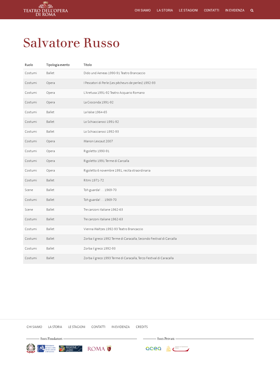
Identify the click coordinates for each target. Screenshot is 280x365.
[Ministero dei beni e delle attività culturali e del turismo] (47, 348)
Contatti (211, 10)
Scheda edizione (236, 74)
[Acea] (153, 348)
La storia (165, 10)
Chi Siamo (143, 10)
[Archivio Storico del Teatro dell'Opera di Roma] (45, 8)
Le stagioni (188, 10)
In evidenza (234, 10)
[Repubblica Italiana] (31, 348)
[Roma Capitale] (104, 348)
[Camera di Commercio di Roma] (177, 348)
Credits (142, 327)
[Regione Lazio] (71, 348)
